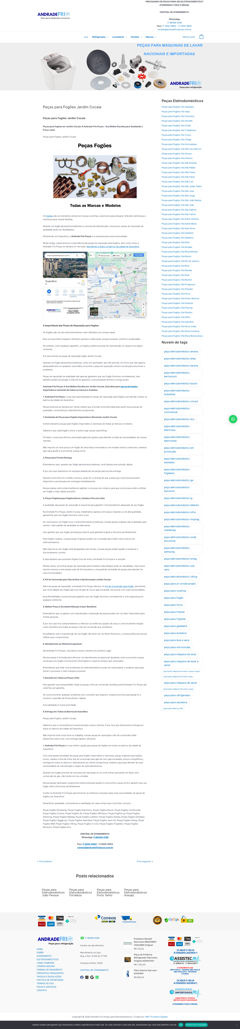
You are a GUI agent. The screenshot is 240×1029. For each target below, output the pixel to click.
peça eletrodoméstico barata (181, 365)
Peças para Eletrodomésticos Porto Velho (108, 892)
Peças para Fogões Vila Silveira (177, 158)
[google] (92, 977)
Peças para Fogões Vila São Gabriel (179, 209)
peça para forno (173, 604)
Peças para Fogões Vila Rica (175, 265)
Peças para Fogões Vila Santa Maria (179, 223)
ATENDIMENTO (44, 956)
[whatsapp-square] (97, 977)
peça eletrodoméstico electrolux (177, 428)
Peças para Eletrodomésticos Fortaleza (80, 892)
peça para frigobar (175, 619)
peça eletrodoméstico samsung (177, 549)
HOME (40, 949)
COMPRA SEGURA (46, 966)
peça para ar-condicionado (180, 583)
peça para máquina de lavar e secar (181, 663)
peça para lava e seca (176, 640)
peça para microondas (177, 647)
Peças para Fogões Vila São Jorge (178, 195)
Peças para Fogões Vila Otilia (176, 317)
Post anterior (44, 861)
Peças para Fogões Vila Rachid (177, 279)
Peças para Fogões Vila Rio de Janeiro (180, 261)
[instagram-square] (87, 977)
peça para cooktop (175, 590)
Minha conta (189, 37)
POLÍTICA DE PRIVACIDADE (50, 980)
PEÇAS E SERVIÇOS (46, 987)
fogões (49, 216)
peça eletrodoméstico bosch (181, 383)
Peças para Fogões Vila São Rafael (178, 167)
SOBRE (40, 952)
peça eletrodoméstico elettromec (177, 439)
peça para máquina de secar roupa (178, 689)
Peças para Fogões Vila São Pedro (178, 172)
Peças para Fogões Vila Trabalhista (179, 130)
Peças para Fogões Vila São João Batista (181, 200)
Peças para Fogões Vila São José (178, 191)
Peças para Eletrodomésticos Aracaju (135, 892)
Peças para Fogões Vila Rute (176, 242)
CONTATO (42, 990)
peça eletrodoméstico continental (177, 410)
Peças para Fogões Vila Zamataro (178, 107)
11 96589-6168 (174, 22)
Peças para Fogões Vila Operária (177, 322)
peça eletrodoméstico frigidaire (177, 471)
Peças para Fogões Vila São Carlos (179, 214)
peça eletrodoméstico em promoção (179, 449)
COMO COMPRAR (45, 963)
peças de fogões (129, 386)
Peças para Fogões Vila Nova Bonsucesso (182, 336)
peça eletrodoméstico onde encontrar (180, 539)
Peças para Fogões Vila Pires (176, 293)
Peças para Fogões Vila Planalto (177, 289)
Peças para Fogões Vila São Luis (177, 181)
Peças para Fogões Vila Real (175, 275)
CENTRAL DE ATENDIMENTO (94, 970)
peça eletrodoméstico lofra (180, 512)
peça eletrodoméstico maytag (181, 519)
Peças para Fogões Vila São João (178, 205)
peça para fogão (173, 597)
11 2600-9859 (185, 26)
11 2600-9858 (169, 26)
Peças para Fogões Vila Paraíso (177, 312)
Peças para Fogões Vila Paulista (177, 303)
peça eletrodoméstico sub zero (179, 567)
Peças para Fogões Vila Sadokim (177, 233)
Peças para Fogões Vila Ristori (176, 256)
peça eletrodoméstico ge (178, 480)
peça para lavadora (175, 633)
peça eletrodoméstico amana (181, 351)
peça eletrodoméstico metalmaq (177, 528)
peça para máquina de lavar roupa (178, 676)
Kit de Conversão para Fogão (119, 586)
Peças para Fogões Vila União (176, 125)
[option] (120, 66)
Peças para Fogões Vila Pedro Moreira (180, 298)
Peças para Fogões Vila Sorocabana (179, 144)
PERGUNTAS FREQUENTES (50, 973)
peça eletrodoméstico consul (181, 401)
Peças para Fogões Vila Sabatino (178, 237)
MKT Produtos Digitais (157, 1016)
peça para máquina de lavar (180, 654)
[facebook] (82, 977)
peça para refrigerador (177, 695)
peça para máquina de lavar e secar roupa (181, 671)
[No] (236, 1024)
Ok (181, 1025)
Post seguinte (145, 861)
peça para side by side (173, 708)
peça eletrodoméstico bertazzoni (177, 374)
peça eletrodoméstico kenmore (177, 489)
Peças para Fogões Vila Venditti (177, 120)
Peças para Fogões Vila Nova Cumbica (180, 331)
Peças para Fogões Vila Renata (177, 270)
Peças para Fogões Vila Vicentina (178, 116)
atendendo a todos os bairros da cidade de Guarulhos (113, 246)
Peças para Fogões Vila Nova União (179, 326)
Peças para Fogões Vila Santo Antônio (180, 219)
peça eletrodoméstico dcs (179, 419)
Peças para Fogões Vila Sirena (176, 153)
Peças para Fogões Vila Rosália (177, 247)
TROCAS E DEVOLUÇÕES (49, 976)
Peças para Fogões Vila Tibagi (176, 139)
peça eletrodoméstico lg (178, 498)
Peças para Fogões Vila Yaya (176, 111)
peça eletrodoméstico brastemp (177, 392)
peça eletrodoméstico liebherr (181, 505)
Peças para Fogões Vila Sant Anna (178, 228)
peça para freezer (174, 611)
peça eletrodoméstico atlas (180, 358)
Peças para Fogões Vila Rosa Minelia (180, 251)
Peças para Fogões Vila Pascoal (177, 307)
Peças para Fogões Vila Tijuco (176, 135)
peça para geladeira (175, 626)
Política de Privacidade (196, 1025)
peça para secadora (175, 702)
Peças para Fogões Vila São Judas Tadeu (182, 186)
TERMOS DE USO (45, 983)
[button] (107, 37)
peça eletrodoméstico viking (180, 576)
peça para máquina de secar (180, 682)
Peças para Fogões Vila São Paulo (178, 177)
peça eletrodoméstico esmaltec (177, 460)
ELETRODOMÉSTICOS (47, 959)
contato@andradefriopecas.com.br (174, 29)
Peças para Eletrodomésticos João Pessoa (53, 892)
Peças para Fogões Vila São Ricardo (179, 163)
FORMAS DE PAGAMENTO (49, 969)
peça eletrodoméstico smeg (180, 558)
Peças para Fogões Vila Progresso (178, 284)
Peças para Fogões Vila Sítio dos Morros (181, 149)
